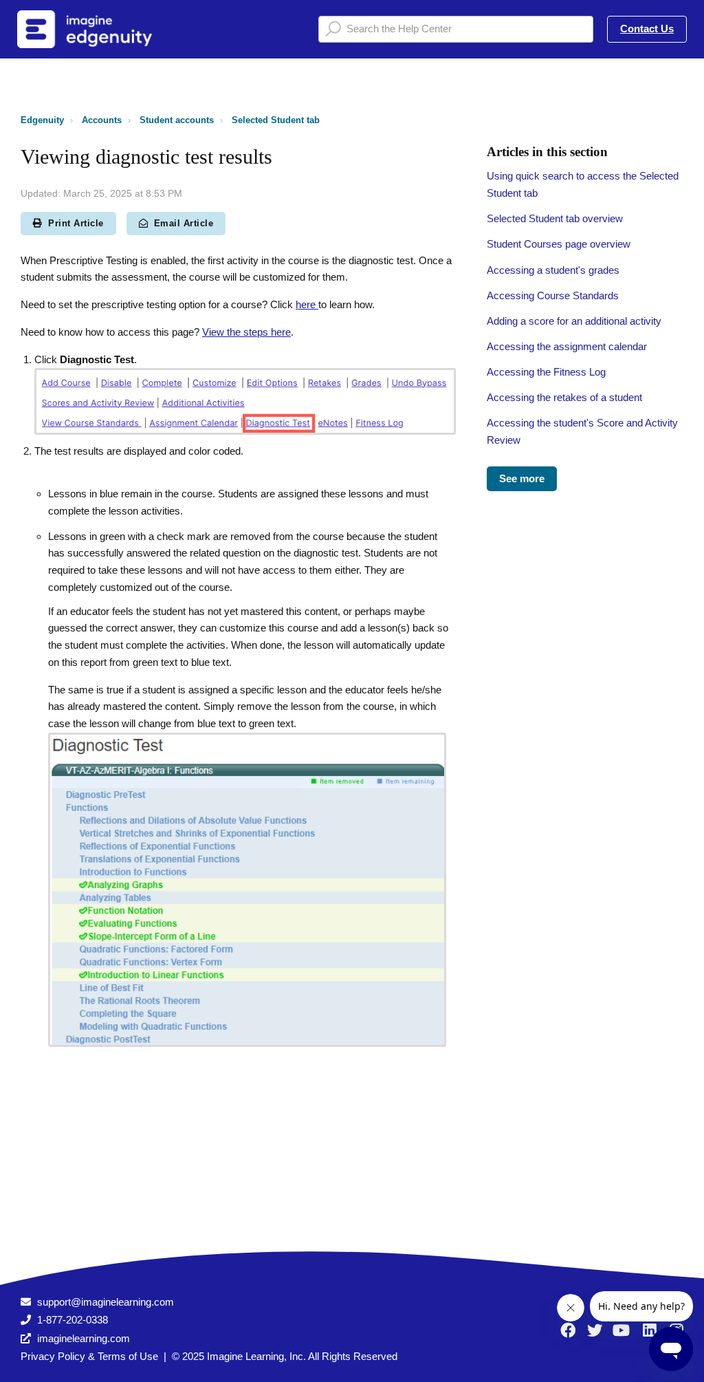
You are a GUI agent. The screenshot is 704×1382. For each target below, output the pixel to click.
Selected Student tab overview (555, 218)
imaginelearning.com (83, 1338)
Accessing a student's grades (553, 270)
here (307, 304)
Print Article (76, 223)
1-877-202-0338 (72, 1320)
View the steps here (246, 332)
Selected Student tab (276, 120)
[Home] (102, 29)
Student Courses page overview (558, 244)
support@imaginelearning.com (105, 1302)
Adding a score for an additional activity (574, 321)
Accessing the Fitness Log (546, 372)
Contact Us (647, 28)
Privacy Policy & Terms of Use (89, 1356)
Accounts (102, 120)
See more (521, 478)
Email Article (184, 223)
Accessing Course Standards (553, 295)
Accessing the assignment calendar (567, 346)
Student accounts (177, 120)
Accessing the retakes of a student (564, 397)
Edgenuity (42, 120)
